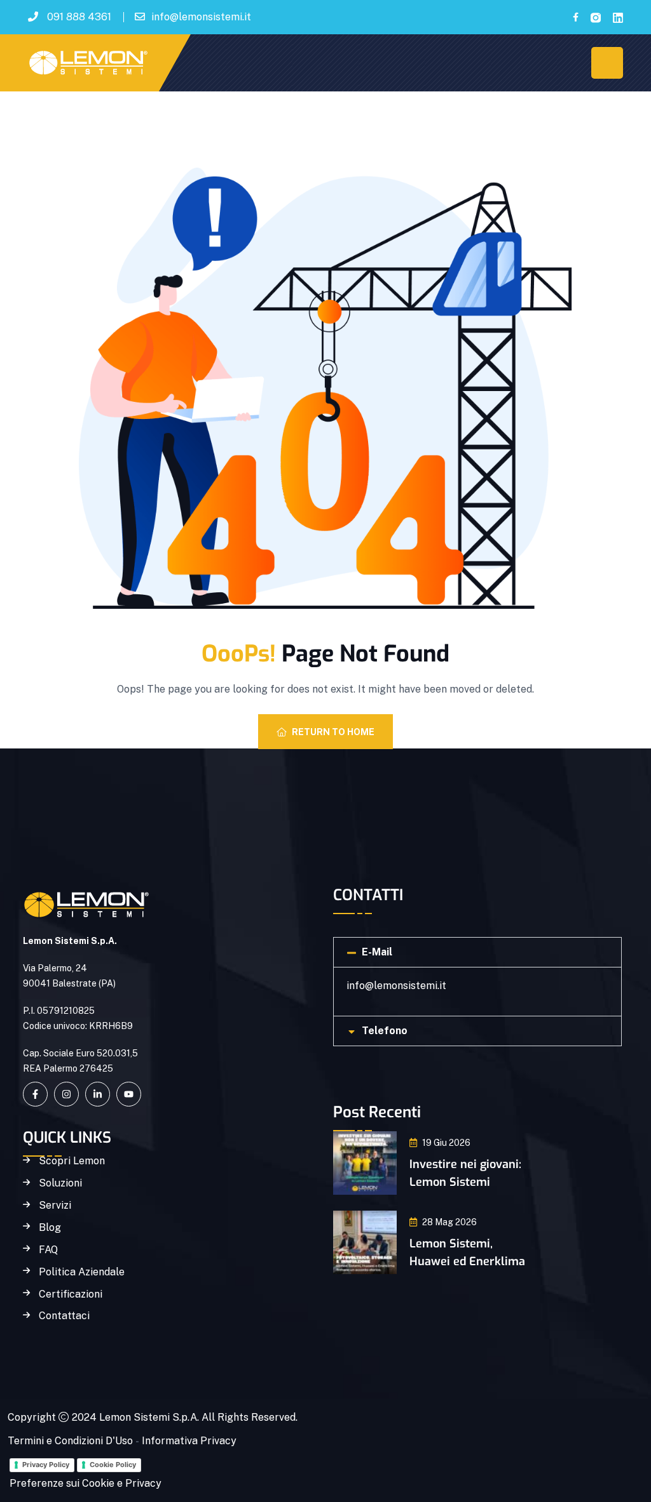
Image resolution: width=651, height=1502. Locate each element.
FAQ (48, 1250)
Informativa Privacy (189, 1441)
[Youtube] (128, 1094)
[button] (477, 952)
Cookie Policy (113, 1464)
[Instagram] (66, 1094)
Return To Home (333, 732)
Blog (50, 1227)
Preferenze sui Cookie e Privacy (85, 1483)
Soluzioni (60, 1183)
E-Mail (377, 952)
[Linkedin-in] (97, 1094)
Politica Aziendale (82, 1272)
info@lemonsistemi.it (201, 17)
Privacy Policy (45, 1464)
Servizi (55, 1205)
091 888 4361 (79, 17)
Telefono (385, 1031)
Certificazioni (70, 1294)
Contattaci (64, 1316)
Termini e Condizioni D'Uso (70, 1441)
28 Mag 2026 (449, 1222)
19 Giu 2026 (446, 1143)
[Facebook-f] (35, 1094)
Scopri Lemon (72, 1161)
